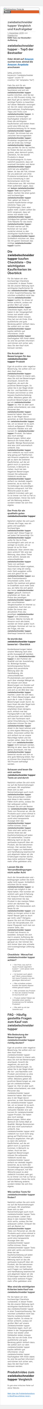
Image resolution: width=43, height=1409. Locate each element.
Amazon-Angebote (18, 64)
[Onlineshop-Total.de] (14, 9)
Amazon (29, 59)
